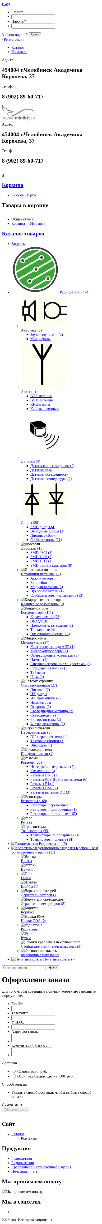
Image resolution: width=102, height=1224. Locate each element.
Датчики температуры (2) (51, 479)
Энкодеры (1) (41, 745)
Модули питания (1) (46, 587)
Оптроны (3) (40, 707)
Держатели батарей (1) (39, 895)
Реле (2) (27, 822)
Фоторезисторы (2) (45, 719)
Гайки (26, 878)
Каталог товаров (23, 233)
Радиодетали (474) (74, 292)
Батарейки (38, 582)
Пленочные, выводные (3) (51, 625)
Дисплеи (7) (40, 690)
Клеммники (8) (42, 771)
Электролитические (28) (50, 634)
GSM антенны (42, 400)
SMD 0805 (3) (41, 553)
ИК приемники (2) (45, 698)
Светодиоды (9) (43, 715)
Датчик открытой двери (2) (52, 466)
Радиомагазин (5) (53, 844)
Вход (6, 4)
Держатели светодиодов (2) (43, 904)
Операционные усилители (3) (54, 655)
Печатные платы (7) (59, 959)
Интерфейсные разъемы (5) (52, 767)
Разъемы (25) (31, 762)
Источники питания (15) (41, 574)
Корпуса (27, 912)
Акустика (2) (31, 330)
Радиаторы (29, 929)
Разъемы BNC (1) (44, 775)
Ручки (26, 938)
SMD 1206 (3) (41, 557)
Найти (53, 968)
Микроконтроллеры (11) (50, 651)
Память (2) (38, 660)
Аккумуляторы (42, 578)
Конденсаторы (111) (37, 612)
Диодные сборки (44, 535)
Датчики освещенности (49, 474)
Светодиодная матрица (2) (51, 711)
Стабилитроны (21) (46, 540)
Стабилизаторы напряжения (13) (56, 595)
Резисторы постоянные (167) (53, 814)
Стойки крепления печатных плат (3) (51, 946)
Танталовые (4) (42, 630)
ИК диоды (38, 694)
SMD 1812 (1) (41, 561)
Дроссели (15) (32, 548)
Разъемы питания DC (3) (50, 792)
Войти (35, 35)
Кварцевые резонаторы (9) (42, 604)
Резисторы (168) (34, 801)
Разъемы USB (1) (44, 788)
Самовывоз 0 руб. (31, 1071)
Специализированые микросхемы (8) (60, 664)
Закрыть (18, 244)
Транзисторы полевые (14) (51, 839)
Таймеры (37, 672)
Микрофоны (40, 339)
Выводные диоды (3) (47, 531)
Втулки (27, 869)
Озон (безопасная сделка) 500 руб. (45, 1076)
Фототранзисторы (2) (47, 724)
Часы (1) (37, 677)
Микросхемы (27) (35, 642)
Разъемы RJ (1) (42, 784)
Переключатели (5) (36, 732)
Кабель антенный (44, 409)
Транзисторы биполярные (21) (54, 835)
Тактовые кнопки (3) (47, 741)
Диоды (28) (30, 523)
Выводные (39, 621)
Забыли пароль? (15, 35)
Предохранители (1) (37, 754)
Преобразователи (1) (47, 591)
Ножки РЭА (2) (33, 921)
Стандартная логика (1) (49, 668)
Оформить (36, 223)
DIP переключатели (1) (48, 737)
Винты (26, 861)
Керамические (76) (45, 617)
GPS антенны (41, 396)
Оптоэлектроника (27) (39, 685)
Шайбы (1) (29, 886)
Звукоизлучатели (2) (46, 334)
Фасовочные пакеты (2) (40, 955)
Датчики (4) (30, 461)
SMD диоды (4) (42, 527)
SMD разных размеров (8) (51, 565)
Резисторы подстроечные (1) (53, 809)
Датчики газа (41, 470)
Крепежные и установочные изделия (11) (54, 850)
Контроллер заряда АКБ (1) (52, 647)
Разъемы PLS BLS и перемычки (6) (58, 779)
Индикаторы (40, 702)
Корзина (18, 223)
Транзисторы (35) (35, 831)
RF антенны (40, 404)
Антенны (28, 392)
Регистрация (14, 39)
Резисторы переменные (49, 805)
